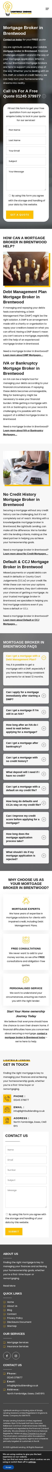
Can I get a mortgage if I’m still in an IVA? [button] (22, 712)
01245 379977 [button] (28, 96)
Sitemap (12, 1326)
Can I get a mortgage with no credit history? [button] (22, 759)
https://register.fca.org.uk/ (34, 1433)
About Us (12, 1306)
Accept (8, 1467)
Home (10, 1302)
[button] (47, 8)
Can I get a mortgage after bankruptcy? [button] (22, 745)
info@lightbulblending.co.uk (29, 1111)
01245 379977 (21, 1100)
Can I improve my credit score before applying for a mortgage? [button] (22, 819)
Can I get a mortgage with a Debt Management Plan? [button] (23, 657)
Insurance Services (17, 1346)
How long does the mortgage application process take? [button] (19, 838)
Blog (9, 1310)
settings (32, 1462)
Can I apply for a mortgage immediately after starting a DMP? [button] (23, 696)
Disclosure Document (19, 1322)
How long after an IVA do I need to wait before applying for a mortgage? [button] (22, 728)
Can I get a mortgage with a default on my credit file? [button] (23, 788)
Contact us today (12, 39)
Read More (9, 1285)
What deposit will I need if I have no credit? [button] (22, 774)
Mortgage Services (17, 1342)
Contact (12, 1314)
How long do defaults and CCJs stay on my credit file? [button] (23, 803)
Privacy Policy (15, 1318)
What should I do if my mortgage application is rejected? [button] (20, 856)
